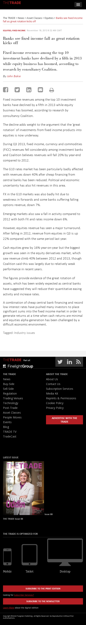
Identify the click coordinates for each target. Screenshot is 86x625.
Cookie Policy (54, 403)
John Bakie (14, 76)
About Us (52, 379)
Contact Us (53, 384)
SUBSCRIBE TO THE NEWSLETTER (43, 601)
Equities (7, 30)
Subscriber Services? (24, 594)
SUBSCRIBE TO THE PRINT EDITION (43, 588)
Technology (10, 403)
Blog (6, 427)
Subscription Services (59, 389)
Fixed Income (18, 30)
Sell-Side (8, 389)
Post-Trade (10, 408)
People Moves (12, 417)
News (6, 379)
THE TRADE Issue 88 (13, 518)
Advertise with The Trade (64, 419)
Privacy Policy (55, 408)
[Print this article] (51, 90)
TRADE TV (9, 432)
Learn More (8, 607)
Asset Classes (12, 412)
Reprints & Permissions (61, 398)
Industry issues (24, 332)
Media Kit (52, 393)
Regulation (10, 393)
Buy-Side (8, 384)
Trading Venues (13, 398)
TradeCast (9, 436)
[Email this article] (40, 90)
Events (7, 422)
